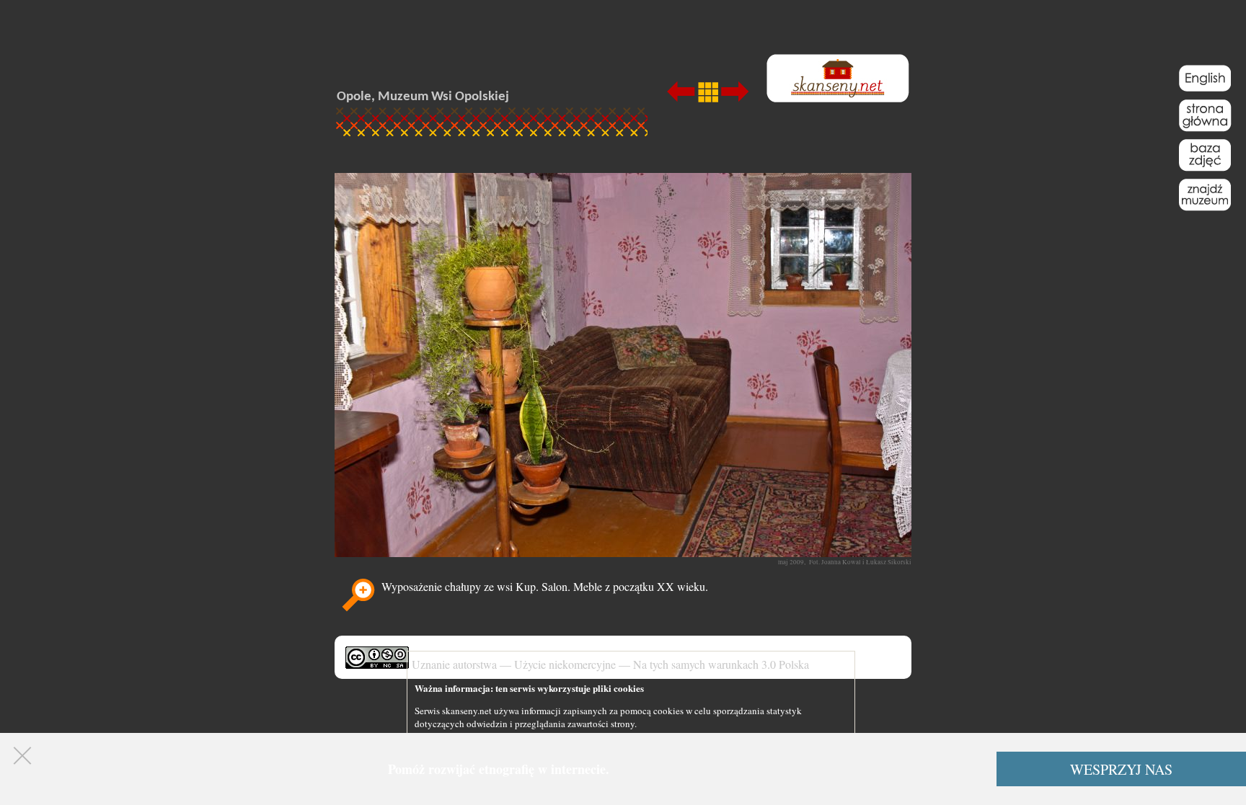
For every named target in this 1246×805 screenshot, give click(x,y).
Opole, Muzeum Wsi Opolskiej (423, 97)
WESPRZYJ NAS (1121, 769)
